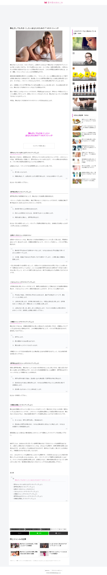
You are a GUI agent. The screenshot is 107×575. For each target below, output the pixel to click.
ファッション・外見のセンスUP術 (33, 529)
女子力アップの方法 (46, 529)
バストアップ (55, 529)
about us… (47, 570)
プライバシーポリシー (57, 570)
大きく (61, 529)
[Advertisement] (53, 16)
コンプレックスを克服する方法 (18, 529)
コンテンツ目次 (37, 146)
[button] (58, 533)
